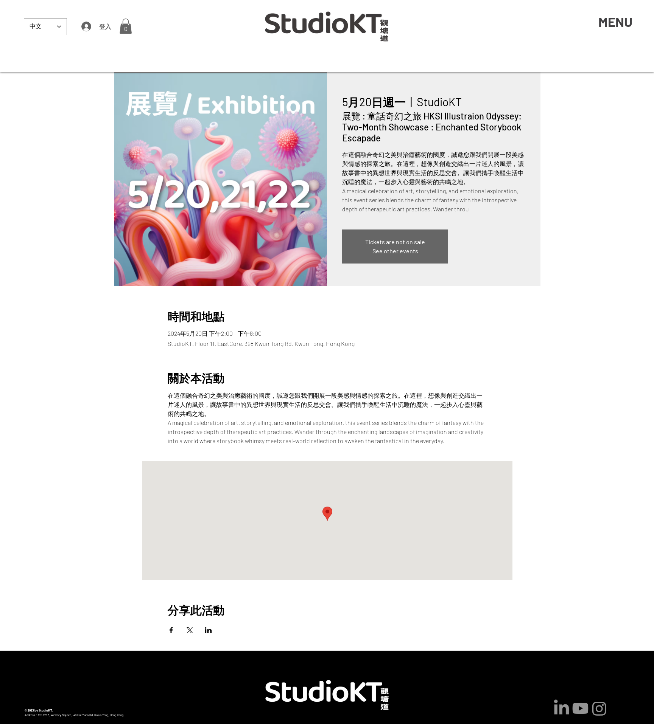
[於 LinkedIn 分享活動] (208, 630)
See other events (395, 250)
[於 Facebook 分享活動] (171, 630)
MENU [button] (615, 21)
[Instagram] (599, 708)
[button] (125, 26)
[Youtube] (580, 708)
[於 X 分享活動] (189, 630)
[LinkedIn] (561, 708)
